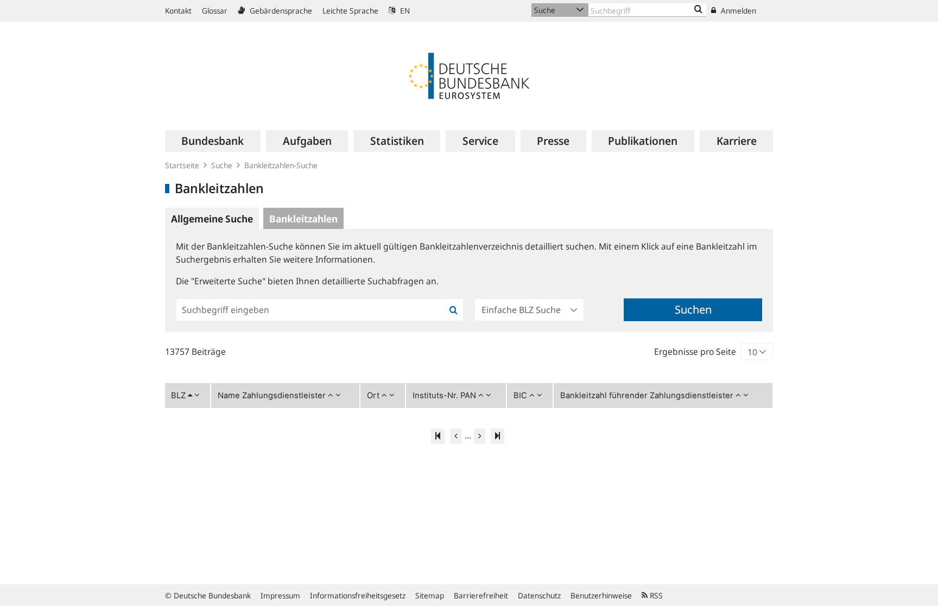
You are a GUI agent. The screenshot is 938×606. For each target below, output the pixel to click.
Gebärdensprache (280, 10)
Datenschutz (539, 595)
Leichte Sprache (350, 10)
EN (404, 10)
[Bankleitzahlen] (698, 9)
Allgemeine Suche (212, 218)
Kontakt (178, 10)
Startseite (182, 165)
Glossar (214, 10)
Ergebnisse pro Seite (695, 352)
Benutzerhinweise (601, 595)
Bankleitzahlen (303, 218)
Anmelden (737, 10)
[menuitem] (213, 141)
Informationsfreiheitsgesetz (357, 595)
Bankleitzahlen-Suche (281, 165)
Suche (221, 165)
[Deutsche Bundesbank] (469, 75)
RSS (655, 595)
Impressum (280, 595)
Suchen (693, 309)
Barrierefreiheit (481, 595)
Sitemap (429, 595)
